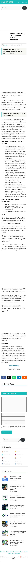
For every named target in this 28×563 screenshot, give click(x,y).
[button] (18, 2)
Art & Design (6, 451)
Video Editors (19, 463)
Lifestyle (5, 457)
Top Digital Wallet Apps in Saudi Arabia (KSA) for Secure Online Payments (18, 533)
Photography (6, 460)
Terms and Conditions (14, 553)
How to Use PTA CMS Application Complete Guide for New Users (17, 497)
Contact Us (9, 551)
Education (19, 451)
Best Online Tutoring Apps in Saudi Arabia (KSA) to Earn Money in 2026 (17, 542)
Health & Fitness (20, 454)
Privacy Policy (23, 551)
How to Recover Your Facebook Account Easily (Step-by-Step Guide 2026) (18, 523)
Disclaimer (16, 551)
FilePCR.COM (7, 2)
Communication (20, 457)
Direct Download (14, 365)
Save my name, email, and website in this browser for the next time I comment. (14, 427)
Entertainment (6, 454)
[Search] (24, 8)
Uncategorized (14, 39)
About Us (2, 551)
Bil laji (5, 45)
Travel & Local (7, 463)
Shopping (19, 460)
